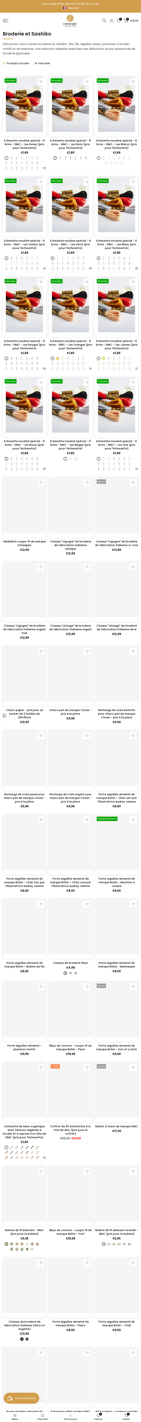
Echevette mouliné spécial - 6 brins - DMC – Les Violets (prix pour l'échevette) (24, 244)
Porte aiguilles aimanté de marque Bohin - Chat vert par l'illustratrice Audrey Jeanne (116, 797)
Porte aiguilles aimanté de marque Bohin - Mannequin (116, 964)
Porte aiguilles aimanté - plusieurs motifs (24, 1047)
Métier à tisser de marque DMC (116, 1126)
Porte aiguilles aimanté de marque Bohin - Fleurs (71, 1323)
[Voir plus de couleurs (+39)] (44, 1157)
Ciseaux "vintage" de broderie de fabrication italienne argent (70, 627)
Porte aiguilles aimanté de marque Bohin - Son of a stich (116, 1047)
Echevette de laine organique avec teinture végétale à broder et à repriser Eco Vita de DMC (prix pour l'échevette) (24, 1132)
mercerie (44, 63)
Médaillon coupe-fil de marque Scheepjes (24, 543)
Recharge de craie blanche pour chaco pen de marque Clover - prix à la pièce (116, 713)
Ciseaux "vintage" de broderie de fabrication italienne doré (116, 627)
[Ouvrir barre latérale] (4, 715)
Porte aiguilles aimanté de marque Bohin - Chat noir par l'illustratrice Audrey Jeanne (24, 882)
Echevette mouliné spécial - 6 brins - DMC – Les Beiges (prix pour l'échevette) (70, 444)
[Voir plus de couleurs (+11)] (90, 368)
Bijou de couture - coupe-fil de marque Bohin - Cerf (70, 1232)
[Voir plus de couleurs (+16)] (44, 168)
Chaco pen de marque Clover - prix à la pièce (70, 712)
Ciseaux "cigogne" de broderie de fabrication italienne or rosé (116, 543)
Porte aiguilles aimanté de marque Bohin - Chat (117, 1323)
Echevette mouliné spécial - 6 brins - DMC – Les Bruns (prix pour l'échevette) (24, 444)
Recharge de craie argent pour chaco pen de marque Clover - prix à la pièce (70, 797)
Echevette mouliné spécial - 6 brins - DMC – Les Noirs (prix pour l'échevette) (70, 144)
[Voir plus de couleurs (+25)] (44, 368)
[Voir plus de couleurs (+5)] (136, 469)
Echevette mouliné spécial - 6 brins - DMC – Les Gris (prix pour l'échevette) (116, 444)
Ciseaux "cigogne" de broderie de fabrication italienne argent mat (24, 629)
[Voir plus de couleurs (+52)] (136, 268)
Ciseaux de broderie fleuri (70, 963)
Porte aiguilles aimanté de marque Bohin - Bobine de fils (24, 964)
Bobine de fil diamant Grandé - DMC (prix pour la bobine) (116, 1232)
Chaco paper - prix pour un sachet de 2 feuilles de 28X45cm (24, 713)
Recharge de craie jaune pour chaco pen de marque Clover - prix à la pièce (24, 797)
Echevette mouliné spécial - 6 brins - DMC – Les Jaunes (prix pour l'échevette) (116, 344)
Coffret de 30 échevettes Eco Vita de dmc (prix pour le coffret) (70, 1130)
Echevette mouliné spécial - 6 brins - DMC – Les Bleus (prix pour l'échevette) (116, 244)
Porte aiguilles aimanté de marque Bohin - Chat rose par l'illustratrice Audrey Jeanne (70, 882)
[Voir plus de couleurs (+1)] (136, 368)
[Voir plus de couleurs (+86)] (90, 268)
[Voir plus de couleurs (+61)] (44, 469)
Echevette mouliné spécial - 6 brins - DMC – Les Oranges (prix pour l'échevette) (70, 344)
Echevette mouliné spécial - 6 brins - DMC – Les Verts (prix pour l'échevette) (70, 244)
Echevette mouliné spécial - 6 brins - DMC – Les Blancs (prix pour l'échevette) (116, 144)
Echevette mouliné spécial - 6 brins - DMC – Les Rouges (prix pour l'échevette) (24, 344)
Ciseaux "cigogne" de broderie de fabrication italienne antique (70, 545)
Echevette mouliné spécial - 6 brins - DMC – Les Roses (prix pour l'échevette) (24, 144)
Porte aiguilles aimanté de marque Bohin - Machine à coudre (117, 882)
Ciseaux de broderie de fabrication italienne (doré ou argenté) (24, 1325)
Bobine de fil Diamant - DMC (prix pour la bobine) (24, 1232)
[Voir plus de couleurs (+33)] (44, 268)
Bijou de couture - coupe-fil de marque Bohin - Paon (70, 1047)
